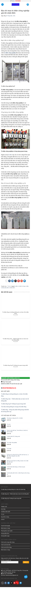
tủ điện (16, 286)
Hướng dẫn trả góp (5, 535)
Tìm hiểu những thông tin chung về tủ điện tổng (13, 406)
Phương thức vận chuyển (6, 530)
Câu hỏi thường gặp (5, 525)
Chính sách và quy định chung (7, 542)
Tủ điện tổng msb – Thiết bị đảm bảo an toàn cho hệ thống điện (15, 400)
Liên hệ (2, 519)
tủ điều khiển (12, 287)
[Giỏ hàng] (28, 4)
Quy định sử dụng (5, 516)
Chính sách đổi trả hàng (6, 547)
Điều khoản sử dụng (5, 528)
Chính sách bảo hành (5, 544)
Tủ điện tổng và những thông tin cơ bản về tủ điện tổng (14, 395)
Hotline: (16, 1)
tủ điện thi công (21, 286)
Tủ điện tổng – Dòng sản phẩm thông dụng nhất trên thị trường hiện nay (15, 410)
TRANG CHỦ (4, 506)
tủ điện (10, 154)
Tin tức (9, 286)
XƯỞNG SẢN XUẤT (5, 511)
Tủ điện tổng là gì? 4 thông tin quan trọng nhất (13, 403)
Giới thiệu (3, 509)
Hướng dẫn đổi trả (5, 533)
